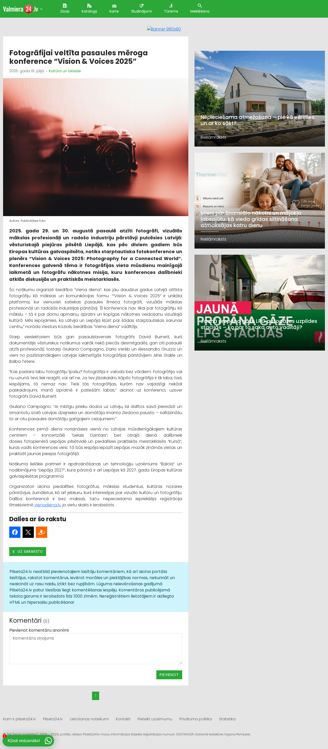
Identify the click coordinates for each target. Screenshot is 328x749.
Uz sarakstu (30, 551)
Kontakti (123, 719)
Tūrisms (171, 11)
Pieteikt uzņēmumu (155, 719)
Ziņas (64, 11)
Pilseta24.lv (53, 719)
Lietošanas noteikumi (89, 719)
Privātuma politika (195, 719)
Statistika (227, 719)
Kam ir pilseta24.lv (19, 719)
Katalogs (89, 11)
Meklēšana (199, 11)
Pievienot (169, 674)
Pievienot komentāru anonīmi (39, 630)
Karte (114, 11)
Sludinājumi (141, 11)
